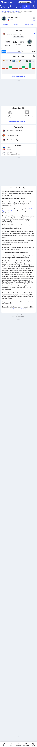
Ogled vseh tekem (17, 76)
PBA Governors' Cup (17, 11)
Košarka (4, 11)
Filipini (9, 11)
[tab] (5, 24)
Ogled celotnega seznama (17, 121)
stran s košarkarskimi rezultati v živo (16, 309)
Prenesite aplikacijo (25, 2)
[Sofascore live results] (8, 2)
